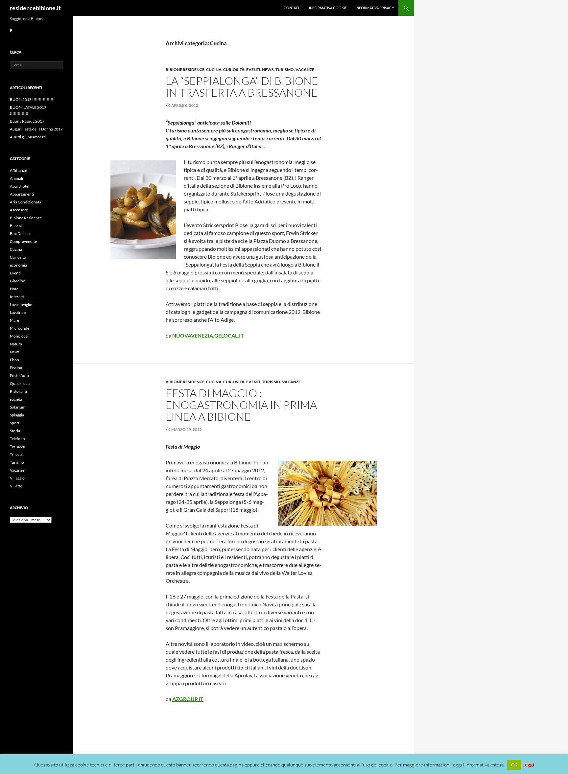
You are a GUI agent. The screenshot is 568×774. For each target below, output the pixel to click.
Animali (16, 178)
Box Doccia (20, 233)
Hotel (14, 288)
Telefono (17, 438)
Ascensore (19, 209)
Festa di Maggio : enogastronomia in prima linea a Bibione (241, 404)
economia (18, 265)
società (16, 399)
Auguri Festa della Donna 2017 (36, 129)
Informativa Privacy (374, 8)
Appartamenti (22, 194)
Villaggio (17, 478)
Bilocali (16, 225)
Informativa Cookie (328, 8)
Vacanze (305, 69)
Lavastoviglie (21, 304)
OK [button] (514, 764)
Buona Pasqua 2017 (27, 121)
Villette (16, 485)
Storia (15, 430)
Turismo (284, 69)
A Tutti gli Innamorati (28, 136)
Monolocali (20, 336)
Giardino (17, 280)
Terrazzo (17, 446)
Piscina (16, 367)
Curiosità (234, 69)
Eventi (253, 69)
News (268, 69)
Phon (14, 359)
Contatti (292, 8)
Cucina (214, 69)
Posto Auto (19, 375)
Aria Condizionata (25, 201)
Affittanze (18, 170)
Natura (16, 343)
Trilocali (17, 454)
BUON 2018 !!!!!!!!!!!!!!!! (31, 99)
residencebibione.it (35, 8)
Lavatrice (18, 312)
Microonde (19, 328)
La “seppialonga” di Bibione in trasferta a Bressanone (242, 86)
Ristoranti (18, 391)
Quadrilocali (21, 383)
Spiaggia (17, 414)
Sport (14, 422)
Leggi (528, 764)
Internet (17, 296)
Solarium (17, 407)
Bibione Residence (185, 69)
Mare (14, 320)
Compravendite (23, 241)
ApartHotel (19, 186)
